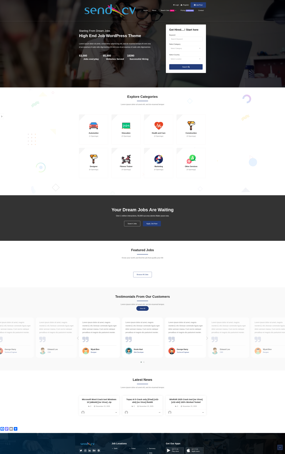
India (150, 453)
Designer (93, 168)
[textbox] (186, 48)
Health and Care (158, 134)
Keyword (172, 35)
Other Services (191, 168)
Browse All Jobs (142, 274)
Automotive (94, 134)
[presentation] (78, 338)
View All (142, 308)
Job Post (199, 5)
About (154, 10)
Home (145, 10)
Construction (191, 134)
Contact (201, 10)
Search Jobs (167, 10)
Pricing (187, 10)
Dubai (133, 448)
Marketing (158, 168)
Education (126, 134)
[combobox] (186, 48)
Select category (174, 44)
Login (177, 5)
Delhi (115, 448)
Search (184, 67)
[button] (141, 362)
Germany (152, 448)
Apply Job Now (151, 224)
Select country (174, 55)
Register (186, 5)
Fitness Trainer (126, 168)
